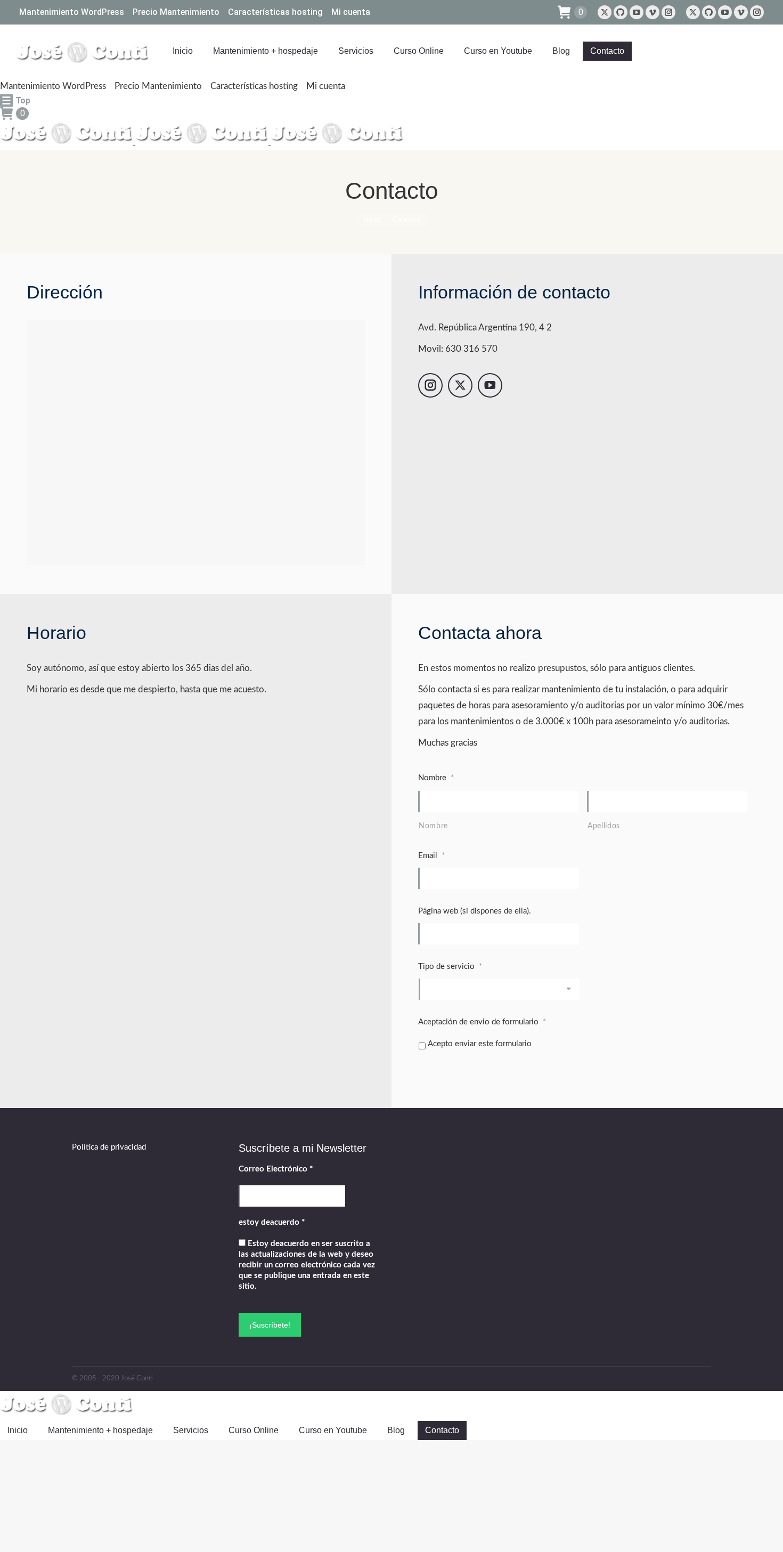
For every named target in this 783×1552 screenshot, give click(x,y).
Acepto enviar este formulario (480, 1044)
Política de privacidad (109, 1147)
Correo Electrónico (276, 1169)
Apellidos (604, 826)
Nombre (433, 826)
